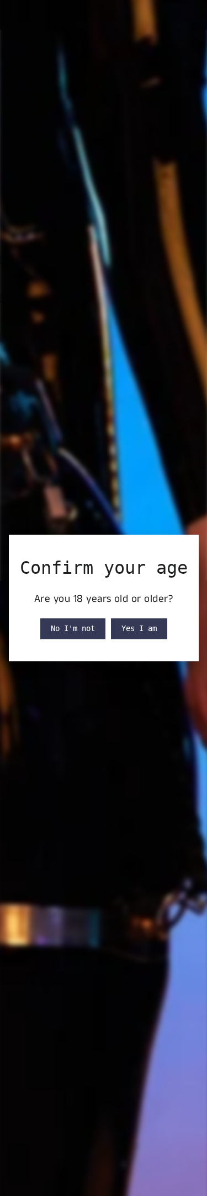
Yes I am (139, 628)
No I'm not (73, 628)
